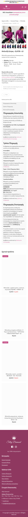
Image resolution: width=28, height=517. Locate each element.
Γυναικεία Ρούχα (14, 21)
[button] (25, 7)
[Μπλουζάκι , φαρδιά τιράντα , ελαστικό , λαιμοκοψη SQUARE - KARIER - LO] (14, 270)
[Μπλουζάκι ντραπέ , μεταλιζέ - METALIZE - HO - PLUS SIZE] (14, 356)
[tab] (14, 103)
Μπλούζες (22, 21)
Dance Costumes (6, 460)
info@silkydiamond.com (9, 503)
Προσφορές (5, 465)
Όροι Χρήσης (5, 478)
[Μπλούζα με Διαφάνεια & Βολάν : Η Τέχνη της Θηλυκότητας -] (14, 312)
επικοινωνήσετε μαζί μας (8, 77)
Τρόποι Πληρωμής (8, 106)
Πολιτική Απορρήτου (7, 481)
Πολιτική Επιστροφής (8, 109)
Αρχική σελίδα (5, 21)
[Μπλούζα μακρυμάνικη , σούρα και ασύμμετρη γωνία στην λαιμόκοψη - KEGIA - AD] (14, 398)
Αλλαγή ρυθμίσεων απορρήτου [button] (10, 483)
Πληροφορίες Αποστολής (9, 103)
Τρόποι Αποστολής (7, 476)
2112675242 (6, 166)
